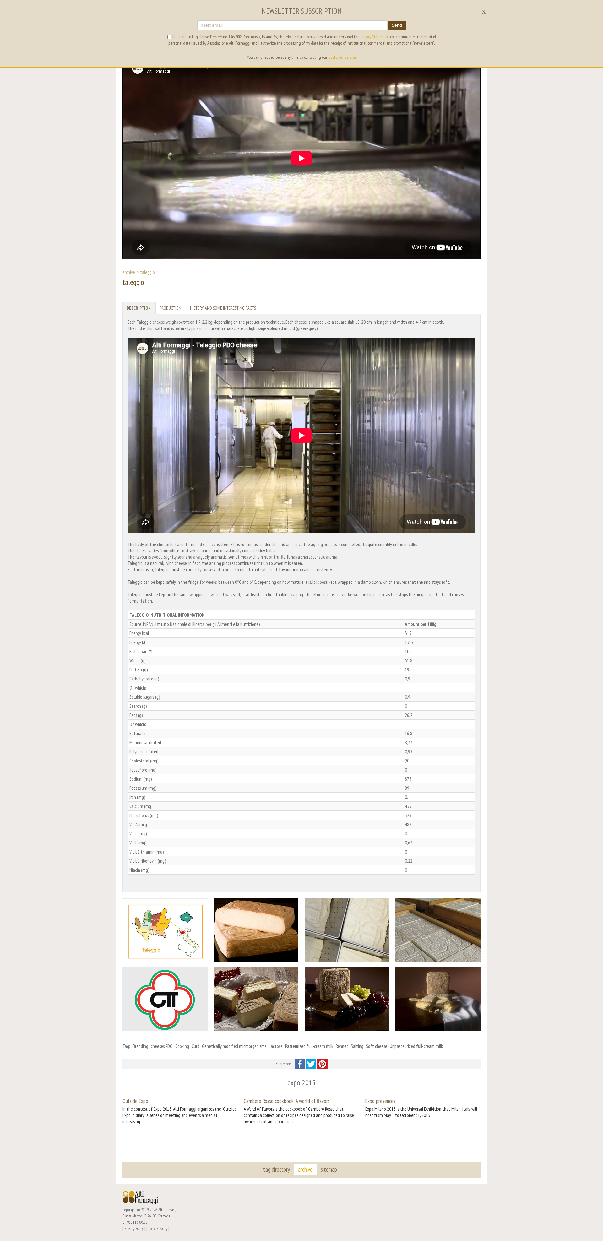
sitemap (329, 1169)
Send (397, 25)
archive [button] (305, 1169)
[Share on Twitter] (311, 1063)
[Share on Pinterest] (322, 1063)
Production (170, 308)
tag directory (276, 1169)
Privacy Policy (134, 1228)
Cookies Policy (157, 1228)
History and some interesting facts (223, 308)
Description (139, 308)
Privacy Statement (375, 37)
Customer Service (342, 57)
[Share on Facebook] (300, 1063)
